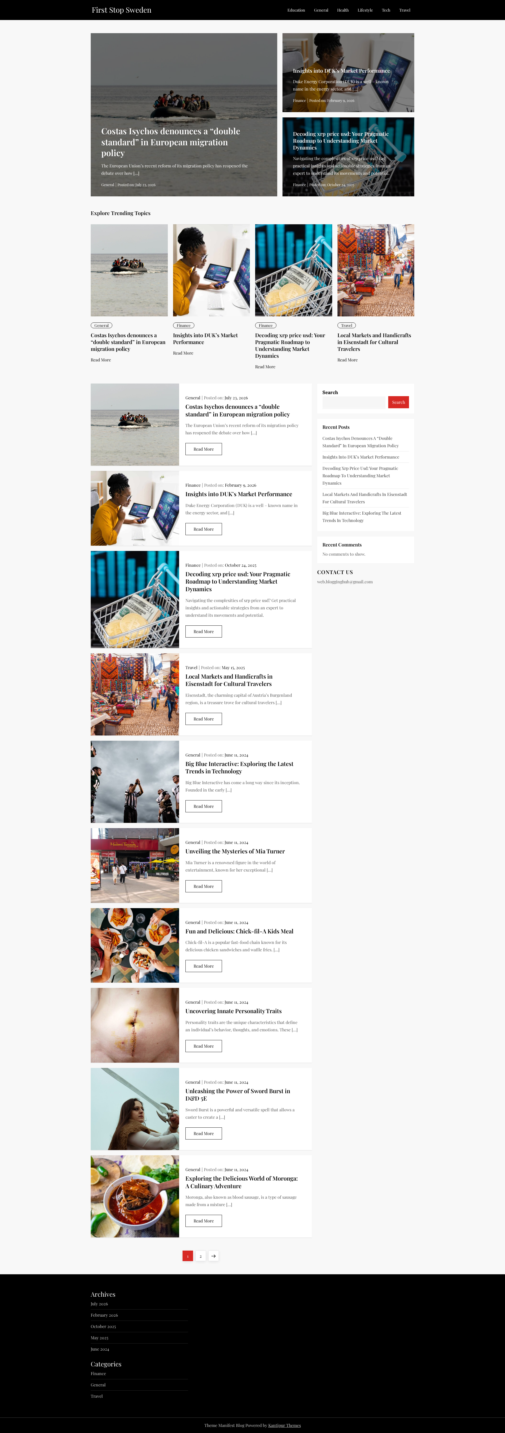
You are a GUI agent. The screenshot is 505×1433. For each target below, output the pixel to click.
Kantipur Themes (284, 1425)
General (321, 10)
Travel (404, 10)
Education (296, 10)
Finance (299, 100)
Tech (386, 10)
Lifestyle (365, 10)
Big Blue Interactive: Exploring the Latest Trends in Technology (239, 767)
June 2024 (100, 1349)
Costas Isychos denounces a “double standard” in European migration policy (170, 141)
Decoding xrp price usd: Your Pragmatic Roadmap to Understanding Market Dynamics (341, 140)
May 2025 (99, 1337)
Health (343, 10)
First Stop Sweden (122, 9)
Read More (101, 359)
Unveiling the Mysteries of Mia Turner (235, 851)
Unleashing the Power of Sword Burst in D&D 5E (237, 1094)
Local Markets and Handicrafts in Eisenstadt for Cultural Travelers (374, 341)
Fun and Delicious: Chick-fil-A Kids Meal (239, 931)
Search (330, 392)
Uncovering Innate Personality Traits (233, 1011)
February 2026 (104, 1315)
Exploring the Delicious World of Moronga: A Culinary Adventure (241, 1182)
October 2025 (103, 1326)
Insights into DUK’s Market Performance (341, 70)
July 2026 (99, 1303)
